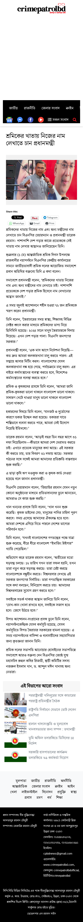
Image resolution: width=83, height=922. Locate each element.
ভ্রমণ (39, 797)
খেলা (13, 792)
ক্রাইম (70, 108)
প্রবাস (28, 797)
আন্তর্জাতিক (19, 786)
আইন (71, 786)
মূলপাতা (21, 781)
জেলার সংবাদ (51, 108)
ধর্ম (49, 797)
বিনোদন (47, 792)
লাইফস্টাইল (29, 792)
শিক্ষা (59, 797)
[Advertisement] (41, 57)
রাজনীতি (29, 108)
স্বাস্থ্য (74, 792)
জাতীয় (13, 108)
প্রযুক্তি (61, 792)
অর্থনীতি (66, 781)
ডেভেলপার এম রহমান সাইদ (41, 913)
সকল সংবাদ (60, 119)
